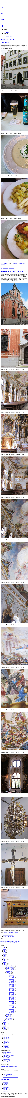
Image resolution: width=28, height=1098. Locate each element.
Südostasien (6, 1045)
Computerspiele (7, 1052)
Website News (6, 1061)
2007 (4, 1026)
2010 (4, 1022)
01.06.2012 (11, 1012)
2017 (4, 958)
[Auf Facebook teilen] (5, 941)
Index (7, 32)
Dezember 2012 (10, 966)
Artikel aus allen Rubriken (9, 1075)
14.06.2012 (11, 996)
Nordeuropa (6, 1038)
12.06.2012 (11, 998)
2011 (4, 1020)
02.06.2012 (11, 1011)
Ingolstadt (4, 39)
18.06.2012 (11, 990)
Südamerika (6, 1042)
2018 (4, 956)
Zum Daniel (5, 42)
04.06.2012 (11, 1009)
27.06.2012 (11, 979)
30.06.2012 (11, 975)
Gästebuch (5, 1088)
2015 (4, 960)
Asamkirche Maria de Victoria (12, 271)
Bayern (11, 39)
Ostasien (5, 1039)
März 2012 (8, 1016)
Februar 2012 (9, 1018)
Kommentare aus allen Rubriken (10, 1077)
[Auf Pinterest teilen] (14, 942)
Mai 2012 (8, 1014)
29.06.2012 (11, 976)
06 (5, 263)
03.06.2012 (11, 1010)
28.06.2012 (11, 977)
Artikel (7, 30)
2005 (4, 1028)
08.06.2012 (11, 1003)
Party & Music (6, 1059)
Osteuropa (5, 1041)
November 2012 (10, 967)
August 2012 (9, 971)
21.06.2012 (11, 986)
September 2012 (10, 969)
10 (2, 26)
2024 (4, 949)
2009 (4, 1023)
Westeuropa (6, 1047)
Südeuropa (5, 1043)
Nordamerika (6, 1037)
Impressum (5, 1091)
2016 (4, 959)
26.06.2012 (11, 980)
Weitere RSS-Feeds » (5, 1079)
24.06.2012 (11, 982)
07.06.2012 (11, 1005)
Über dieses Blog (7, 1089)
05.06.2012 (11, 1007)
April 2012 (8, 1015)
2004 (4, 1029)
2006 (4, 1027)
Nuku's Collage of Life (5, 2)
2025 (4, 947)
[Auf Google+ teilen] (16, 941)
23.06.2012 (11, 984)
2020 (4, 954)
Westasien (5, 1046)
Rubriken (5, 1083)
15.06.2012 (11, 994)
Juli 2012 (8, 972)
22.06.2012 (11, 985)
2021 (4, 952)
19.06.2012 (11, 989)
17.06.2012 (11, 992)
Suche (4, 1085)
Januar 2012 (9, 1019)
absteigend (8, 34)
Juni (2, 19)
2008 (4, 1024)
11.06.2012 (11, 999)
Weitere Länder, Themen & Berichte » (9, 1066)
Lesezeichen (6, 1087)
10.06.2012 (11, 1001)
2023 (4, 950)
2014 (4, 962)
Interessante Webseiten (8, 1055)
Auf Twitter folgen (7, 1074)
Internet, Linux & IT (8, 1056)
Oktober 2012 (9, 968)
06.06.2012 (11, 1006)
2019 (4, 955)
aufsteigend (8, 36)
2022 (4, 951)
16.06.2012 (11, 993)
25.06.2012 (11, 981)
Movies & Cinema (7, 1057)
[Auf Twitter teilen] (4, 942)
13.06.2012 (11, 997)
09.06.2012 (11, 1002)
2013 (4, 963)
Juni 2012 (8, 973)
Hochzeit (5, 1054)
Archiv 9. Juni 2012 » (8, 935)
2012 (2, 13)
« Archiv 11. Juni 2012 (8, 936)
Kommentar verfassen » (13, 932)
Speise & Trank (16, 263)
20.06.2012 (11, 988)
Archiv (2, 7)
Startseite (5, 1082)
